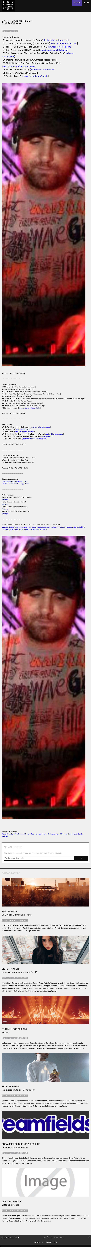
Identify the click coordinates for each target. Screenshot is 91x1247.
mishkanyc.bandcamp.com (40, 427)
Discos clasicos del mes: (51, 834)
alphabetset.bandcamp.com (24, 432)
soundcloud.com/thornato (64, 43)
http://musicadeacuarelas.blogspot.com (15, 484)
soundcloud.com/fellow (42, 69)
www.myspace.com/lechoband (13, 529)
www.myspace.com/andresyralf (36, 529)
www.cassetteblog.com (59, 47)
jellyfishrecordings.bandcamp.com (35, 439)
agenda (77, 3)
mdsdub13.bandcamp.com (54, 434)
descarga (5, 500)
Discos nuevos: (36, 834)
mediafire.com (47, 436)
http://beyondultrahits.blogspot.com (14, 481)
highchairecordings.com (56, 40)
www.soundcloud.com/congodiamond (45, 527)
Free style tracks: (7, 834)
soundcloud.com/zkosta (36, 76)
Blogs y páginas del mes (68, 834)
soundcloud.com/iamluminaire (29, 408)
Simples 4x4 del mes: (22, 834)
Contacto (38, 1242)
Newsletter (51, 1242)
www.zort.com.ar (25, 527)
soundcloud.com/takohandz (53, 50)
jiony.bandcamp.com (23, 429)
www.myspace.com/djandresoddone (72, 527)
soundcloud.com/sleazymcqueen (18, 66)
